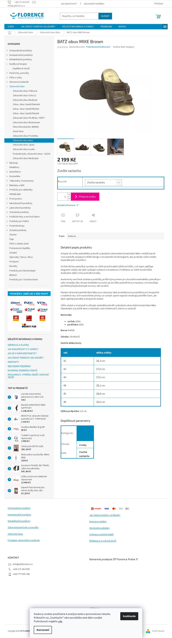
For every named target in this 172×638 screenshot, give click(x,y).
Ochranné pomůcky (19, 212)
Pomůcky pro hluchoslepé (22, 270)
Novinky (13, 266)
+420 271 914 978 (21, 569)
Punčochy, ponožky (19, 73)
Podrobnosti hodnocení (98, 47)
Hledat (105, 16)
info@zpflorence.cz (23, 564)
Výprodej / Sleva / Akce (21, 257)
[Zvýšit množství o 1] (69, 195)
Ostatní (13, 252)
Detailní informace (66, 205)
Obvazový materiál (18, 82)
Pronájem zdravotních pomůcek (24, 540)
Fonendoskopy (17, 225)
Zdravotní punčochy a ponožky (23, 527)
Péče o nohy (15, 77)
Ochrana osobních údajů (101, 534)
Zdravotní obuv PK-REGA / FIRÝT (29, 118)
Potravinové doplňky (19, 248)
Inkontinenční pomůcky (20, 203)
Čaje (11, 239)
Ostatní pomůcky (18, 230)
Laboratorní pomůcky (20, 208)
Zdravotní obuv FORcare (25, 91)
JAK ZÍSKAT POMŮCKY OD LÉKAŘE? (26, 357)
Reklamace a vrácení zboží (102, 541)
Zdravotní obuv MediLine (25, 100)
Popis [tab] (62, 236)
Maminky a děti (16, 185)
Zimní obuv (18, 131)
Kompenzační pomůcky (21, 55)
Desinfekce (15, 171)
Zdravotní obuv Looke (24, 149)
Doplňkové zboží (21, 68)
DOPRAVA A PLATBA (18, 345)
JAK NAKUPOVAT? (69, 3)
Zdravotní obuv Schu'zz (24, 95)
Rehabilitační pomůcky (20, 59)
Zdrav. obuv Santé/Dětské (26, 109)
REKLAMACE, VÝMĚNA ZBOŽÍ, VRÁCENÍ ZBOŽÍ (28, 376)
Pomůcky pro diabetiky (21, 189)
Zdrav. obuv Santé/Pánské (26, 113)
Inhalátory (14, 167)
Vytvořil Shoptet (158, 631)
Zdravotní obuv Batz (23, 140)
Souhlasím (129, 616)
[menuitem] (10, 26)
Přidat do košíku (87, 196)
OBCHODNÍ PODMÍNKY (94, 3)
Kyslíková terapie (18, 64)
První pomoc (15, 198)
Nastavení (43, 630)
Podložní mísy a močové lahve (24, 216)
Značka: (123, 47)
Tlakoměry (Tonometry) (21, 181)
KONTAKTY (13, 362)
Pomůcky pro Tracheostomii (23, 279)
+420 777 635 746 (21, 574)
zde (60, 621)
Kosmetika (14, 176)
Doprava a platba (97, 521)
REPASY (13, 275)
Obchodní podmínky (99, 528)
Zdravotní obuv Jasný (23, 145)
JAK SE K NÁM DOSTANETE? (22, 353)
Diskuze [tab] (72, 236)
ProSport (14, 261)
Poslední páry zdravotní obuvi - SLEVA (31, 154)
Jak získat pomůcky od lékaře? (104, 515)
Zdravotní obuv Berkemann (26, 122)
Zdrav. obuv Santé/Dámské (26, 104)
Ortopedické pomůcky (20, 50)
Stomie (13, 234)
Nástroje (13, 163)
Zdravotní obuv (17, 86)
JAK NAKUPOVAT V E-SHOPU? (23, 349)
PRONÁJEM (14, 194)
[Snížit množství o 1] (69, 198)
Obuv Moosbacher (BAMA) (26, 127)
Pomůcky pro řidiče (19, 221)
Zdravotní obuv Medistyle (25, 158)
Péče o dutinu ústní (19, 243)
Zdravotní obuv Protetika (25, 136)
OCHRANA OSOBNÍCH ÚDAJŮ (22, 370)
